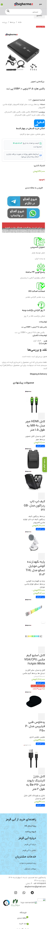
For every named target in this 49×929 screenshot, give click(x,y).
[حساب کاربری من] (5, 4)
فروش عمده (45, 463)
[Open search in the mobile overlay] (23, 12)
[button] (46, 53)
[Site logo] (23, 4)
